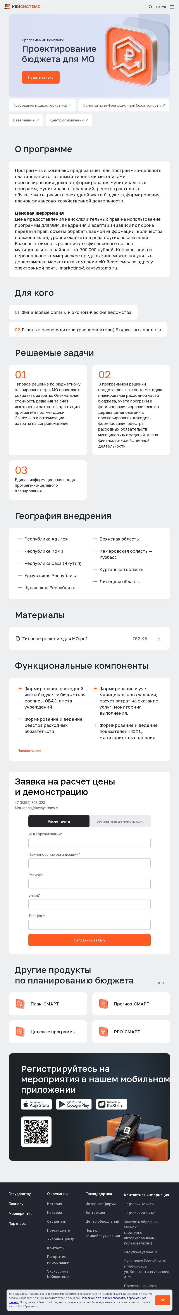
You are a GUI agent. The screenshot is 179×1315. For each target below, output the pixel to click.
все (160, 982)
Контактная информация (146, 1195)
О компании (57, 1194)
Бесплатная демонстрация (120, 821)
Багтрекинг (96, 1212)
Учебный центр (60, 1239)
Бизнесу (16, 1204)
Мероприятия (21, 1213)
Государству (20, 1194)
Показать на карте (140, 1286)
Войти (161, 7)
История (54, 1204)
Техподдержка (99, 1194)
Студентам (57, 1221)
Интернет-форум (101, 1204)
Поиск (150, 6)
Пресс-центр (58, 1230)
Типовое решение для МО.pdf (54, 638)
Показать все (29, 751)
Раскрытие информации (58, 1259)
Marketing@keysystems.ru (37, 808)
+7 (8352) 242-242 (139, 1213)
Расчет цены (59, 821)
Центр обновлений (102, 1221)
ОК (163, 1300)
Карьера (54, 1212)
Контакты (55, 1248)
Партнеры (17, 1223)
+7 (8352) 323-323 (30, 802)
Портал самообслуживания (103, 1233)
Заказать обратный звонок (141, 1224)
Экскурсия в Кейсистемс (58, 1274)
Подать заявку (40, 77)
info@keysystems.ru (141, 1252)
